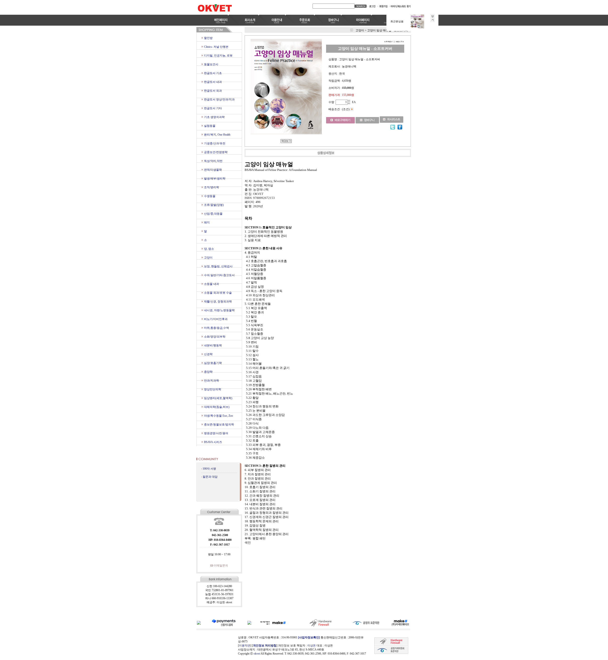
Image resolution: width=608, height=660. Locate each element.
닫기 (432, 18)
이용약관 (244, 645)
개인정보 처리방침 (264, 645)
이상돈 (311, 645)
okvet (257, 653)
